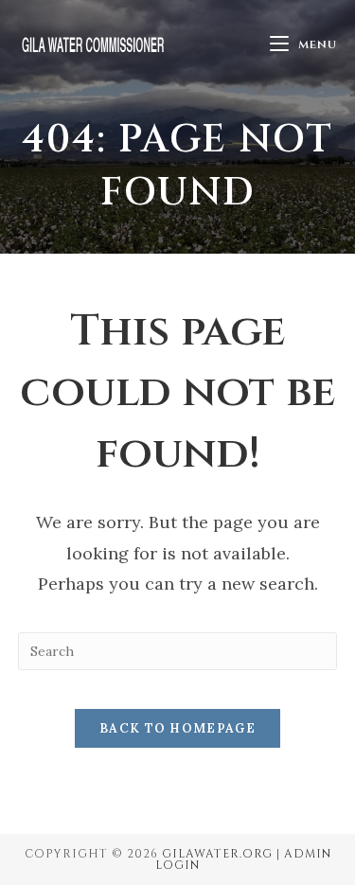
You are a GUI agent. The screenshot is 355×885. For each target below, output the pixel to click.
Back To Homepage (177, 728)
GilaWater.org (217, 853)
